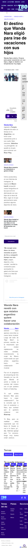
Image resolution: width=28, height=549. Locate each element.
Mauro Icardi (18, 454)
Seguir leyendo (8, 165)
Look (23, 2)
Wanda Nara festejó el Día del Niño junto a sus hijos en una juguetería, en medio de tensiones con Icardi (11, 223)
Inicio (4, 2)
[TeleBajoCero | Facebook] (1, 13)
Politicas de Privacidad (6, 543)
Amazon (22, 528)
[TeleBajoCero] (7, 497)
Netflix (26, 509)
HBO (25, 515)
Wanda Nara (8, 125)
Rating (21, 524)
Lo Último (10, 2)
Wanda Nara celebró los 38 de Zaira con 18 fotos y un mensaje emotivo (7, 478)
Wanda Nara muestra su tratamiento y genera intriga (11, 169)
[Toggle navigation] (2, 8)
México (10, 545)
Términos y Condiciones (5, 540)
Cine (25, 519)
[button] (11, 241)
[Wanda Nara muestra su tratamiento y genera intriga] (8, 161)
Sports (26, 522)
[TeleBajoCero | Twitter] (4, 13)
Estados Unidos (5, 545)
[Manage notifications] (24, 545)
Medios (17, 2)
